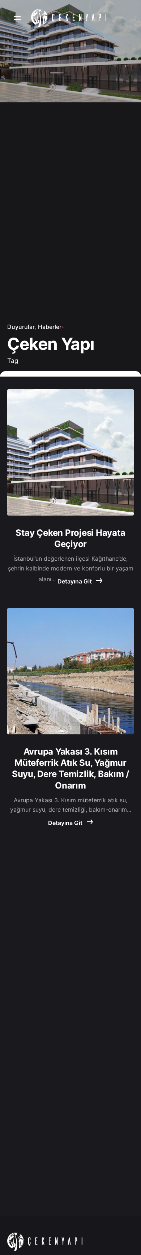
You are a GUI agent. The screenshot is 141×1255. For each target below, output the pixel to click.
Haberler (49, 326)
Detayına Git (75, 581)
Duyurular (20, 326)
